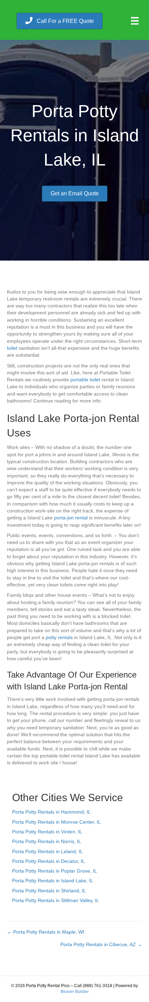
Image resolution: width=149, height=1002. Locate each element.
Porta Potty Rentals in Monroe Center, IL (56, 822)
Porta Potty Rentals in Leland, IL (47, 851)
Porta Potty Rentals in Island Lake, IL (52, 880)
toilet (12, 348)
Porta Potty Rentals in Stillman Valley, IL (55, 900)
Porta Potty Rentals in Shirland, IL (49, 890)
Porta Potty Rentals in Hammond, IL (51, 812)
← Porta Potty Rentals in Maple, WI (45, 932)
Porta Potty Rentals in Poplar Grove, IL (54, 871)
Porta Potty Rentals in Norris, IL (46, 841)
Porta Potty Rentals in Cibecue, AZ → (101, 944)
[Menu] (134, 20)
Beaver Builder (75, 991)
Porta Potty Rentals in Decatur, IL (48, 861)
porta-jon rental (71, 517)
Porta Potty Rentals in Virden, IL (47, 831)
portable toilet (85, 379)
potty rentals (59, 637)
